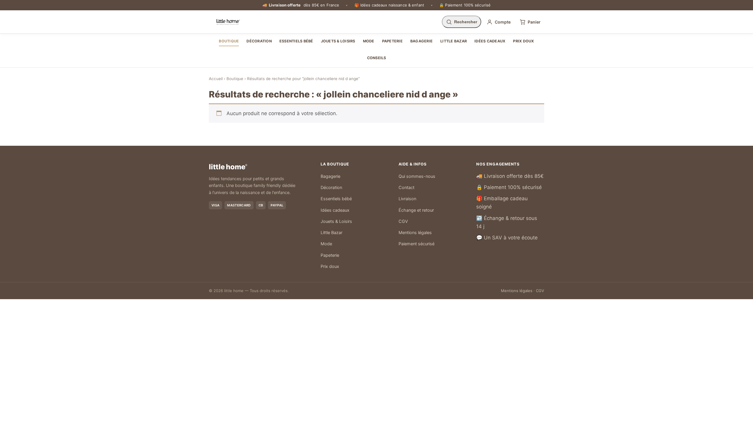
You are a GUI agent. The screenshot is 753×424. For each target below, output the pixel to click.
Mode (368, 41)
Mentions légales (415, 232)
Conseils (376, 58)
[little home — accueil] (228, 22)
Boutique (229, 41)
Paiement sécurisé (416, 243)
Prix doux (523, 41)
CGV (403, 221)
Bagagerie (421, 41)
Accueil (216, 78)
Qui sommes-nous (417, 176)
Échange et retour (416, 210)
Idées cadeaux (489, 41)
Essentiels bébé (296, 41)
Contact (406, 187)
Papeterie (392, 41)
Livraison (407, 198)
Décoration (259, 41)
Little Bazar (453, 41)
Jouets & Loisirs (338, 41)
